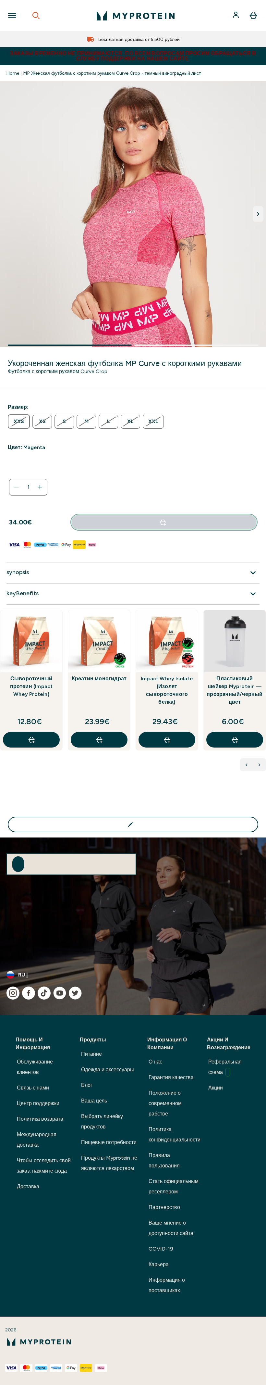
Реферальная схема (225, 1067)
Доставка (28, 1186)
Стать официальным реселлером (174, 1186)
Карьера (159, 1264)
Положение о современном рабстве (165, 1103)
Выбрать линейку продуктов (102, 1121)
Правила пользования (164, 1160)
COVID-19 (161, 1249)
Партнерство (164, 1207)
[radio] (19, 421)
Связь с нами (33, 1087)
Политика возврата (40, 1119)
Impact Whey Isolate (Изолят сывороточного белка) (167, 690)
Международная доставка (36, 1140)
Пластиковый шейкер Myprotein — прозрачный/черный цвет (234, 690)
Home (12, 73)
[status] (28, 487)
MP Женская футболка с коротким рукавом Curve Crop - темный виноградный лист (112, 73)
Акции (215, 1087)
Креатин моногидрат (99, 678)
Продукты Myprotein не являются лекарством (109, 1163)
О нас (155, 1061)
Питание (91, 1054)
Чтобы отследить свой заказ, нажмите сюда (44, 1166)
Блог (86, 1085)
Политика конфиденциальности (174, 1134)
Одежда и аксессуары (107, 1069)
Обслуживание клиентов (35, 1067)
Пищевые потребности (109, 1142)
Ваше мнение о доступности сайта (171, 1228)
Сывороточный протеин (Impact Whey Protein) (31, 686)
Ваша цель (94, 1100)
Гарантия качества (171, 1077)
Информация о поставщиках (167, 1285)
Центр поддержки (38, 1103)
